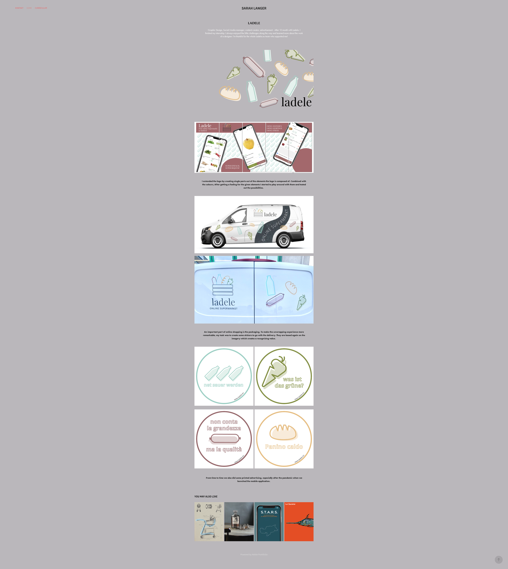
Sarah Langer (254, 8)
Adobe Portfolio (260, 554)
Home (29, 7)
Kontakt (19, 7)
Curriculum (41, 7)
